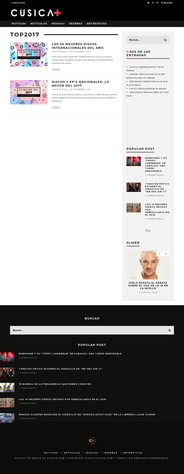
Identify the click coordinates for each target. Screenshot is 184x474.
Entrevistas (97, 23)
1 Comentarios (154, 196)
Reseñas (75, 23)
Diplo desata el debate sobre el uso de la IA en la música (148, 286)
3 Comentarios (154, 175)
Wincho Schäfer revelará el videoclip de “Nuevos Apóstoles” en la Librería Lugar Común (87, 414)
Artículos (38, 23)
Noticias (19, 23)
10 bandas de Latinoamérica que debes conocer (55, 384)
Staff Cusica (59, 52)
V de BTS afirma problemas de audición (147, 88)
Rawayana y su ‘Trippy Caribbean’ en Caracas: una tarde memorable (156, 164)
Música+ (58, 23)
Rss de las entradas (138, 53)
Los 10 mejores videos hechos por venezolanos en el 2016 (62, 399)
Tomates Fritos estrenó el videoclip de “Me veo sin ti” (157, 188)
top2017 (56, 69)
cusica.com (18, 3)
